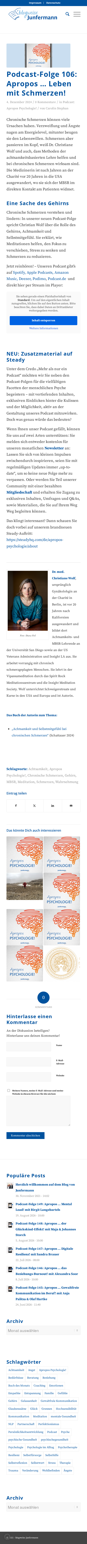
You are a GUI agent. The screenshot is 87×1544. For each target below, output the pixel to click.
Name (59, 1045)
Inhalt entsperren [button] (43, 320)
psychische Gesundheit (22, 1440)
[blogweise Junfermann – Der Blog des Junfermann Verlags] (36, 14)
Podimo (39, 279)
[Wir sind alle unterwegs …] (24, 886)
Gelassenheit (29, 1401)
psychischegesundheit (54, 1440)
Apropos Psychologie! (52, 1370)
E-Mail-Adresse (60, 1062)
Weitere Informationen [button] (43, 328)
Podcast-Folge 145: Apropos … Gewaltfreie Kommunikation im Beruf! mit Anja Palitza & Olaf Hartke (47, 1293)
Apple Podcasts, (40, 272)
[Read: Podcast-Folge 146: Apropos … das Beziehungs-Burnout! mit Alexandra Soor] (10, 1269)
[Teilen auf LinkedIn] (53, 806)
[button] (7, 1536)
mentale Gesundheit (63, 1416)
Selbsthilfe (51, 1455)
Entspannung (32, 1393)
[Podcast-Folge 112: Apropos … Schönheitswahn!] (24, 854)
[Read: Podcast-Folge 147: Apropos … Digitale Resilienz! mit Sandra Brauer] (10, 1250)
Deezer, (26, 279)
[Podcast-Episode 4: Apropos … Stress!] (62, 927)
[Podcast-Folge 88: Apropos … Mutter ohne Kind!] (24, 927)
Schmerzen (45, 782)
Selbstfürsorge (32, 1455)
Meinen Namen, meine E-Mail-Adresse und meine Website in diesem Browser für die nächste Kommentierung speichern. (37, 1094)
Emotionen (56, 1385)
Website (60, 1075)
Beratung (33, 1378)
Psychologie (15, 1447)
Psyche (65, 1432)
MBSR (11, 782)
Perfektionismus (48, 1424)
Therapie (65, 1463)
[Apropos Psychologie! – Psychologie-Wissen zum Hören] (38, 56)
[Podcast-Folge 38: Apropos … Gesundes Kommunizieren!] (24, 963)
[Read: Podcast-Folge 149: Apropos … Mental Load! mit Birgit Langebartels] (10, 1205)
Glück (34, 1409)
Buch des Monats (19, 1385)
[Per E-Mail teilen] (71, 806)
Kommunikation (18, 1416)
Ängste (68, 1470)
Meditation (26, 782)
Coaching (39, 1385)
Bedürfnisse (15, 1378)
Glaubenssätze (17, 1409)
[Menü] (75, 14)
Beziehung (48, 1378)
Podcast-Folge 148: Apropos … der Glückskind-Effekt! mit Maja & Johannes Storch (46, 1229)
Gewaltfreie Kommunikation (59, 1401)
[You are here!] (62, 963)
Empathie (14, 1393)
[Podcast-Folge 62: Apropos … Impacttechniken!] (62, 854)
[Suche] (65, 14)
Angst (31, 1370)
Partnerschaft (25, 1424)
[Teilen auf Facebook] (16, 806)
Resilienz (13, 1455)
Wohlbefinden (51, 1470)
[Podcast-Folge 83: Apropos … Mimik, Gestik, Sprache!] (62, 891)
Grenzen (46, 1409)
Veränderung (30, 1470)
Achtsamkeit (38, 769)
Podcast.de (57, 279)
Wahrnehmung (66, 782)
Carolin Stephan (57, 108)
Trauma (13, 1470)
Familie (49, 1393)
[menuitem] (35, 3)
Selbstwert (37, 1463)
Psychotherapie (67, 1447)
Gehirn (70, 775)
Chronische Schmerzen (45, 775)
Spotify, (19, 272)
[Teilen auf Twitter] (34, 806)
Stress (52, 1463)
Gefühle (63, 1393)
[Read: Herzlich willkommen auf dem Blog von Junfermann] (10, 1185)
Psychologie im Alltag (40, 1447)
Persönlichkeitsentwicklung (25, 1432)
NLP (11, 1424)
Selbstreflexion (17, 1463)
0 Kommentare (45, 102)
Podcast (52, 1432)
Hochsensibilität (66, 1409)
